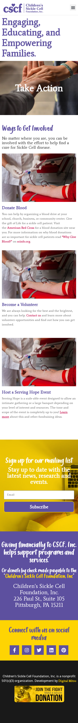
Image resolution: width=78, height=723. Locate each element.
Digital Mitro (67, 681)
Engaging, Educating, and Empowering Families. (31, 37)
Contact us (33, 315)
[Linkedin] (51, 650)
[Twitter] (39, 650)
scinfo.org (23, 241)
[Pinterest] (63, 650)
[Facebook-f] (14, 650)
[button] (73, 7)
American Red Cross (20, 228)
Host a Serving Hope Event (26, 392)
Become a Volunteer (20, 304)
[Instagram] (26, 650)
